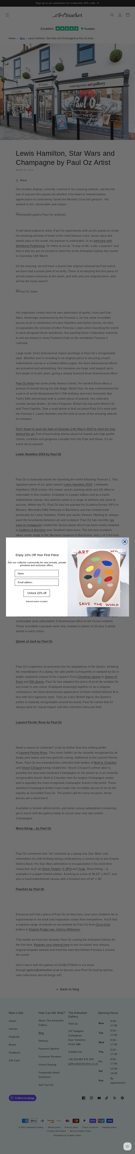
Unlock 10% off (36, 593)
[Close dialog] (125, 542)
